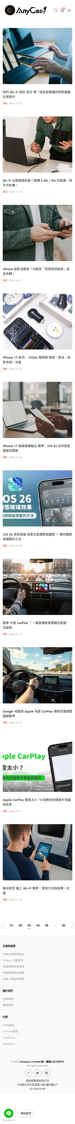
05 (46, 925)
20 (63, 925)
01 (11, 925)
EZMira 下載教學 (13, 960)
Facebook (9, 1037)
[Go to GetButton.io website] (9, 1120)
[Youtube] (37, 1073)
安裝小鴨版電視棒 (14, 979)
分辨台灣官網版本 (14, 954)
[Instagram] (46, 1073)
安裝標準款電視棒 (14, 966)
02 (20, 925)
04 (38, 925)
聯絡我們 (8, 1005)
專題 (5, 103)
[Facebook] (28, 1073)
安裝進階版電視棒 (14, 972)
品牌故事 (8, 999)
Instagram (9, 1043)
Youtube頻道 (10, 1031)
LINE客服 (8, 1025)
